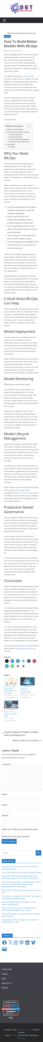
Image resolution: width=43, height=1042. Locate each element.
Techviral (7, 651)
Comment (6, 764)
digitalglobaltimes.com (10, 1009)
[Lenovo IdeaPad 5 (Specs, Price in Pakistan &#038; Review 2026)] (11, 704)
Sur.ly (15, 1014)
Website (5, 815)
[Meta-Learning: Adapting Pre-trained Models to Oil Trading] (11, 681)
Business (7, 36)
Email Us (5, 988)
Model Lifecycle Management (19, 139)
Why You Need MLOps (15, 129)
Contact (5, 974)
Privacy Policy (7, 969)
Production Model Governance (20, 142)
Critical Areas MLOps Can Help (18, 132)
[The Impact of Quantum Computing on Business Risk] (27, 681)
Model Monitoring (16, 137)
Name (5, 794)
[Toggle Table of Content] (27, 126)
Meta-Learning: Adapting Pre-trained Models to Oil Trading (10, 689)
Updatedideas (20, 648)
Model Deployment (16, 135)
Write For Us (6, 983)
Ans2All (29, 648)
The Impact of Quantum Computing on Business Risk (25, 689)
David (20, 51)
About (4, 978)
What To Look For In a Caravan (26, 740)
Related (12, 147)
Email (5, 805)
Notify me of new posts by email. (15, 836)
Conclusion (11, 144)
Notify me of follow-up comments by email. (20, 829)
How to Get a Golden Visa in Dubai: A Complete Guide (21, 872)
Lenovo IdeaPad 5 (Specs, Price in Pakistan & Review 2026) (10, 712)
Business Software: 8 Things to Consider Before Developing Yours (21, 733)
